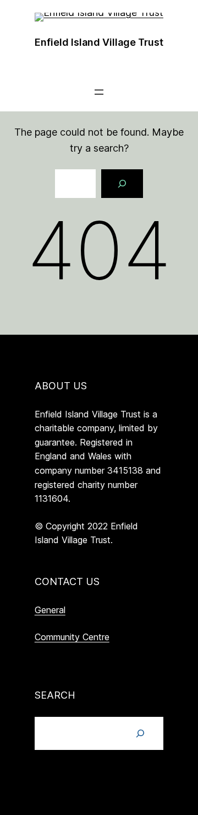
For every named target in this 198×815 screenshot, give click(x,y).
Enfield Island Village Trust (99, 42)
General (50, 609)
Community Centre (72, 636)
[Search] (122, 183)
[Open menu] (99, 92)
